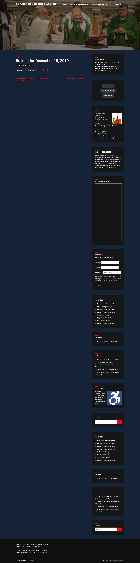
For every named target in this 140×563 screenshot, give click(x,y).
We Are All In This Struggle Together (107, 369)
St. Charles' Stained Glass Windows (107, 341)
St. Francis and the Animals (105, 362)
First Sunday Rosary (103, 315)
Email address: (99, 272)
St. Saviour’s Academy (75, 78)
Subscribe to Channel (108, 90)
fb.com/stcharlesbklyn (108, 138)
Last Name (98, 267)
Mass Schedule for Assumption (106, 304)
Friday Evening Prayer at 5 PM (106, 306)
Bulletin (19, 56)
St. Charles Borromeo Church (36, 4)
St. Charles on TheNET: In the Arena (107, 359)
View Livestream (108, 86)
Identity (107, 560)
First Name (98, 262)
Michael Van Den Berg (117, 560)
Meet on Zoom (108, 95)
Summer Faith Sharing (103, 320)
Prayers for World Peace (104, 318)
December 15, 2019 (41, 70)
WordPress (31, 560)
